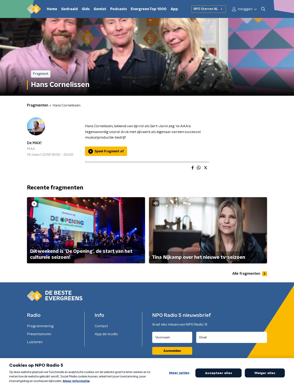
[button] (263, 9)
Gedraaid (69, 9)
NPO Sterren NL (206, 9)
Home (52, 9)
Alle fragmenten (246, 274)
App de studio (106, 334)
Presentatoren (39, 334)
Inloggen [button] (244, 9)
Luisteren (35, 342)
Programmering (40, 326)
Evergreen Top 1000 (149, 9)
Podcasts (118, 9)
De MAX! (34, 143)
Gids (86, 9)
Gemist (100, 9)
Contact (101, 326)
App (174, 9)
